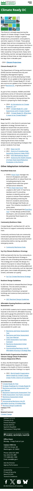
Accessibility (8, 470)
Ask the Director (9, 463)
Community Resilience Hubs (16, 247)
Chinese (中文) (8, 420)
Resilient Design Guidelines (12, 406)
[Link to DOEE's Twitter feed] (13, 482)
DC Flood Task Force (16, 188)
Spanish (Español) (10, 427)
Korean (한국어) (9, 425)
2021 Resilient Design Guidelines (17, 299)
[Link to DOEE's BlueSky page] (26, 482)
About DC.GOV (8, 474)
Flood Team (15, 175)
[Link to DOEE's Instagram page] (19, 482)
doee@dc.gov (12, 459)
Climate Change (6, 414)
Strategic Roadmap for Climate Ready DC (17, 386)
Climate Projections (14, 62)
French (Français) (9, 423)
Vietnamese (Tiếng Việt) (12, 429)
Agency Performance (11, 465)
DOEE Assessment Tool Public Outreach (16, 395)
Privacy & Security (10, 472)
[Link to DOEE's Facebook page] (7, 482)
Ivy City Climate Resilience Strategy (18, 277)
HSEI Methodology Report (20, 155)
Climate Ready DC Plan (10, 384)
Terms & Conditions (10, 476)
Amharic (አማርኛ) (9, 418)
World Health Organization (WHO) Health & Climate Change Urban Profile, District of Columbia (18, 375)
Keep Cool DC (15, 149)
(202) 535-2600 (14, 453)
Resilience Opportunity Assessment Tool (17, 393)
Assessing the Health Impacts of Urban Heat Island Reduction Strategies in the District (18, 160)
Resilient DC (10, 86)
